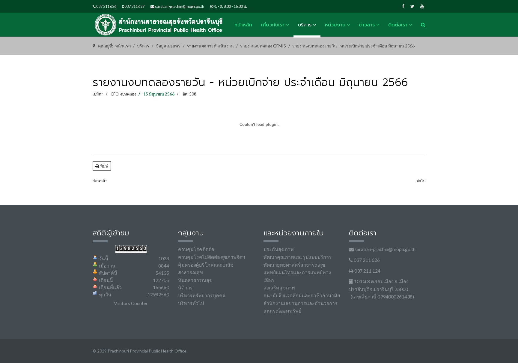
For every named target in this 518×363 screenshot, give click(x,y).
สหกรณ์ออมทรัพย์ (282, 310)
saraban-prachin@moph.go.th (179, 6)
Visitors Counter (131, 303)
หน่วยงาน (335, 25)
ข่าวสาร (367, 25)
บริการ (304, 25)
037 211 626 (106, 6)
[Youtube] (422, 6)
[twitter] (412, 6)
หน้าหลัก (243, 25)
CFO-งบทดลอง (123, 94)
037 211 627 (134, 6)
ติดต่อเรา (397, 25)
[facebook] (403, 6)
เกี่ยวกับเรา (272, 25)
